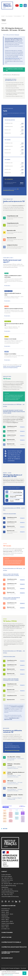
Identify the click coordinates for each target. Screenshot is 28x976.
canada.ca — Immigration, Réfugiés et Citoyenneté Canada (14, 798)
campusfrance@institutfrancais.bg (10, 896)
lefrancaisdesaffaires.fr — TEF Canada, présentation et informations (14, 783)
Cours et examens (9, 16)
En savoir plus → (7, 285)
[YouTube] (17, 5)
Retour (5, 828)
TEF (23, 16)
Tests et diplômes (17, 16)
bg (21, 5)
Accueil (2, 16)
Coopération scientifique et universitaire (10, 952)
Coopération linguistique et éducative (14, 947)
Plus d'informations (8, 974)
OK (24, 973)
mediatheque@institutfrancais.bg (9, 891)
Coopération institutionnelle (11, 942)
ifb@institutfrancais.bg (7, 880)
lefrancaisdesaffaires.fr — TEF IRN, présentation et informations (14, 776)
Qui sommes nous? (7, 958)
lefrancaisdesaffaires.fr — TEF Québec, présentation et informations (14, 790)
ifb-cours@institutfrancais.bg (8, 885)
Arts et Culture (6, 937)
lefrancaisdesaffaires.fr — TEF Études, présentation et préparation (14, 767)
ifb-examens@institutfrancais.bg (12, 750)
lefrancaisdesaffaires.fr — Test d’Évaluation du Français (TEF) (15, 759)
